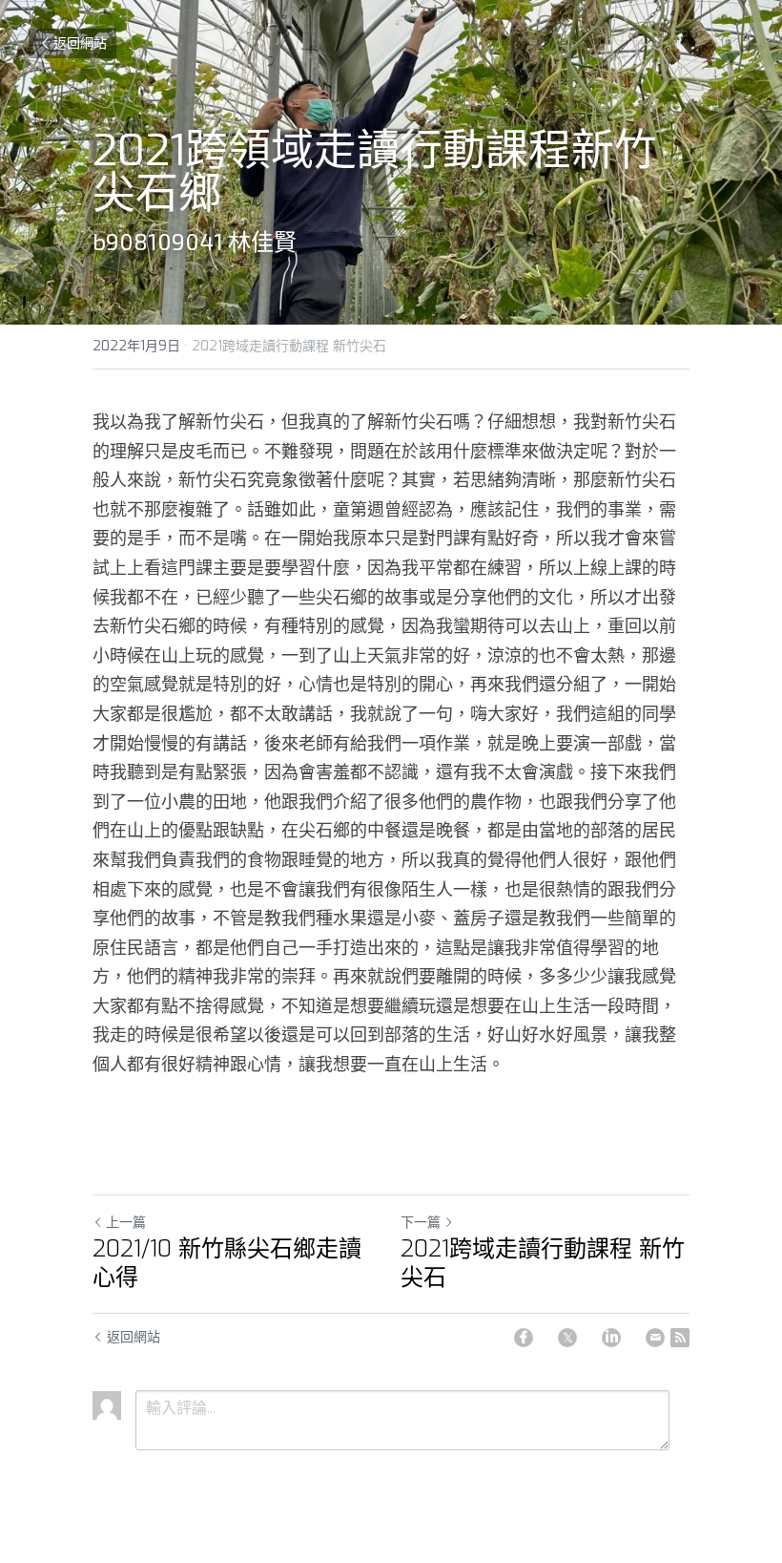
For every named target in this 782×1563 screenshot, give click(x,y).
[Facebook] (523, 1337)
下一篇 (421, 1223)
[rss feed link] (679, 1337)
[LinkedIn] (611, 1337)
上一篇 (126, 1223)
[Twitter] (567, 1337)
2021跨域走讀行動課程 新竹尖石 (543, 1263)
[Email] (655, 1337)
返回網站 (80, 43)
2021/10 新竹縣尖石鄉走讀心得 (227, 1263)
